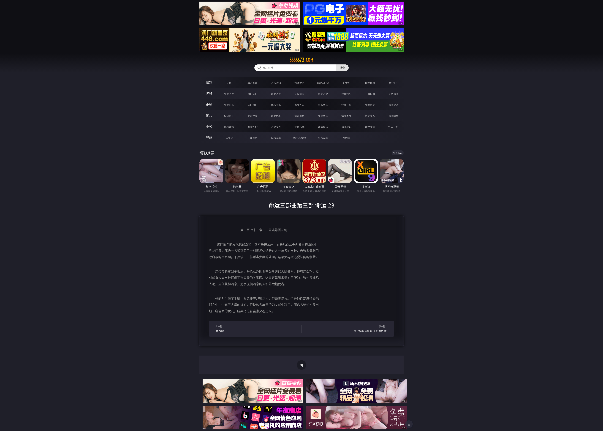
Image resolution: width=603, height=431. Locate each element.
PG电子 (229, 83)
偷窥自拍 (229, 116)
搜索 (342, 67)
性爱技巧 (393, 127)
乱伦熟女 (370, 105)
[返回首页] (409, 424)
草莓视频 (276, 138)
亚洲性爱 (229, 105)
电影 (209, 105)
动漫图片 (299, 116)
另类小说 (346, 127)
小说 (209, 127)
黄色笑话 (370, 127)
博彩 (209, 83)
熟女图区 (370, 116)
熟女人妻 (323, 94)
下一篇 (370, 329)
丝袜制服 (346, 94)
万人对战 (276, 83)
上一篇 (220, 329)
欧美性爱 (299, 105)
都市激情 (229, 127)
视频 (209, 94)
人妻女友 (276, 127)
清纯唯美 (346, 116)
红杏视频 (323, 138)
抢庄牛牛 (393, 83)
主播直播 (370, 94)
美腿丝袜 (323, 116)
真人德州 (252, 83)
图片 (209, 116)
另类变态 (393, 105)
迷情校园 (323, 127)
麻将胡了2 (323, 83)
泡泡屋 (346, 138)
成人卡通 (276, 105)
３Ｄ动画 (299, 94)
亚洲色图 (252, 116)
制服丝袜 (323, 105)
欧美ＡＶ (276, 94)
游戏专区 (299, 83)
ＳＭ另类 (393, 94)
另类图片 (393, 116)
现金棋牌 (370, 83)
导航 (209, 138)
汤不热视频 (299, 138)
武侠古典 (299, 127)
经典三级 (346, 105)
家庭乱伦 (252, 127)
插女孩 (229, 138)
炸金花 (346, 83)
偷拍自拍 (252, 105)
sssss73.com (301, 60)
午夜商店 (252, 138)
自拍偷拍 (252, 94)
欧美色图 (276, 116)
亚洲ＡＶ (229, 94)
